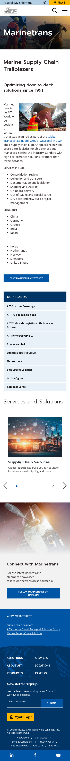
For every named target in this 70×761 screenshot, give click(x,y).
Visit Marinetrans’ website (27, 279)
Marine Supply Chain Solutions (24, 633)
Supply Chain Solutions (20, 625)
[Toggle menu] (65, 10)
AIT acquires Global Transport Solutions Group (33, 629)
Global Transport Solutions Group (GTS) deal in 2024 (33, 139)
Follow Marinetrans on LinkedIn (33, 593)
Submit (51, 703)
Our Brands (17, 297)
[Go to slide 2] (54, 486)
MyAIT (61, 2)
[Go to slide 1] (17, 486)
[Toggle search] (55, 10)
